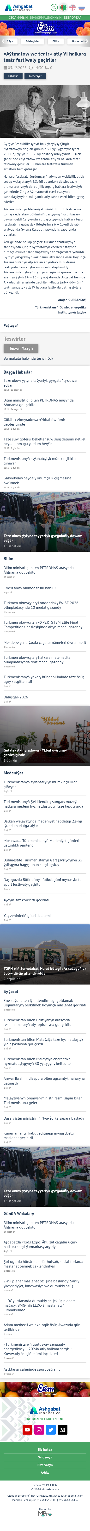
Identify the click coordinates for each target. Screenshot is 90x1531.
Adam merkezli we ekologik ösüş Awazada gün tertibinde (42, 1327)
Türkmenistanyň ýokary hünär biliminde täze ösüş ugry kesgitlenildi (44, 679)
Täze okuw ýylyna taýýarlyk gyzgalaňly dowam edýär (41, 382)
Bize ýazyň (45, 1465)
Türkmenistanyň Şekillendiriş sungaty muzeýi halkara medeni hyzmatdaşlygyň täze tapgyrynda (43, 804)
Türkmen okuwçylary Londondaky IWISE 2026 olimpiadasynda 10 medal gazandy (41, 605)
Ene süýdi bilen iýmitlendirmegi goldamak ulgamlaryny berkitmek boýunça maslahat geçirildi (45, 1002)
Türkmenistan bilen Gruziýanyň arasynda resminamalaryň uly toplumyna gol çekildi (38, 1022)
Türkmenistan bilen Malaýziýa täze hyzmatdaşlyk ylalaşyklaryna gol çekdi (43, 1041)
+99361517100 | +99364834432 (57, 1500)
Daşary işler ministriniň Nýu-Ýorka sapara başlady (44, 1118)
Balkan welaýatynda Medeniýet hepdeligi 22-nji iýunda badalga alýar (43, 823)
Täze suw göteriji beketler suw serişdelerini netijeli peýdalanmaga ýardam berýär (45, 441)
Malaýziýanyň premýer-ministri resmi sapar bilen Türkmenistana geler (43, 1100)
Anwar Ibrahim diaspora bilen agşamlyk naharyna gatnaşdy (44, 1080)
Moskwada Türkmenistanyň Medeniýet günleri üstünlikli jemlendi (41, 842)
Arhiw (45, 1472)
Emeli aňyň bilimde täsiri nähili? (30, 588)
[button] (85, 41)
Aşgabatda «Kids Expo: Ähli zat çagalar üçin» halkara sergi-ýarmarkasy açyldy (40, 1244)
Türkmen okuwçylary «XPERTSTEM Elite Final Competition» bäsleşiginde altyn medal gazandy (43, 624)
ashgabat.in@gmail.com (68, 1495)
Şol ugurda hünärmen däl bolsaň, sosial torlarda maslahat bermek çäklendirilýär (43, 1263)
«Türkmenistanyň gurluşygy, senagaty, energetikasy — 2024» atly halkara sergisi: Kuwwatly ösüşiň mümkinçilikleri (38, 1349)
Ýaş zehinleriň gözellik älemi (27, 915)
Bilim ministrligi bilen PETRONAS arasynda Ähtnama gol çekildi (39, 402)
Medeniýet (35, 76)
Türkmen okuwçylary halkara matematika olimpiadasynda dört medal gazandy (37, 659)
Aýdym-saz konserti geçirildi (26, 900)
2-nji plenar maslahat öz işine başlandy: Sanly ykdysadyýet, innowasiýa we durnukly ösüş (41, 1283)
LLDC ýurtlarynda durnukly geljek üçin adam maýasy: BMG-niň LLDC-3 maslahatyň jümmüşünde (40, 1305)
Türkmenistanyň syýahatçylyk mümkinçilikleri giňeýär (41, 460)
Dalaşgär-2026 (16, 697)
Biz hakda (45, 1449)
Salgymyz (45, 1457)
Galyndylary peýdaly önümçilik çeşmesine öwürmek (37, 480)
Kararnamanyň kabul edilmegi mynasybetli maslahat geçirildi (39, 1135)
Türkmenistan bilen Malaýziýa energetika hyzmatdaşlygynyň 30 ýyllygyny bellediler (38, 1061)
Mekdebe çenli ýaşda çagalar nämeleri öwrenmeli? (45, 642)
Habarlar (13, 76)
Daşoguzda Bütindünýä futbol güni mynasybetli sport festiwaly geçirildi (43, 881)
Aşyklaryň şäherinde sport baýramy (32, 1369)
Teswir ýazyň (21, 348)
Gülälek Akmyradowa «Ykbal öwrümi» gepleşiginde (35, 422)
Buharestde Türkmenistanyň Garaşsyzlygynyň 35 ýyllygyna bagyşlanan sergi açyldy (43, 862)
